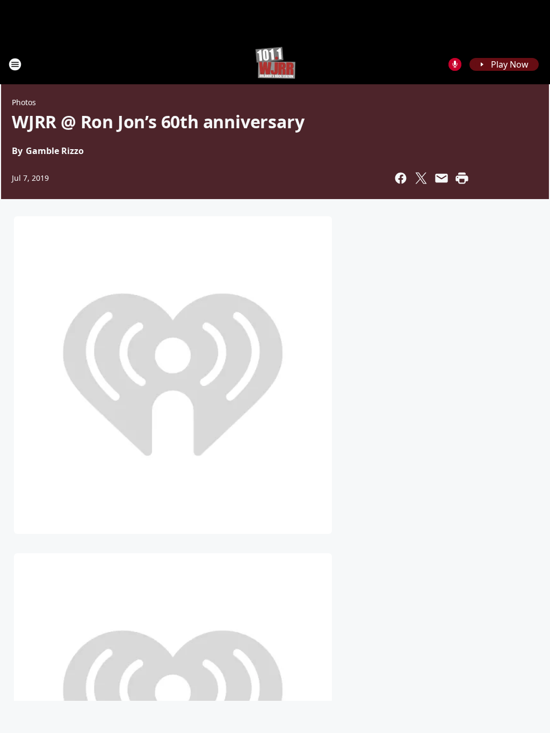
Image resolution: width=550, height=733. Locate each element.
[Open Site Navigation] (15, 64)
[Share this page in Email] (441, 178)
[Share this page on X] (421, 178)
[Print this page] (461, 178)
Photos (24, 102)
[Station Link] (275, 64)
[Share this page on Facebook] (400, 178)
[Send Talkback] (454, 64)
